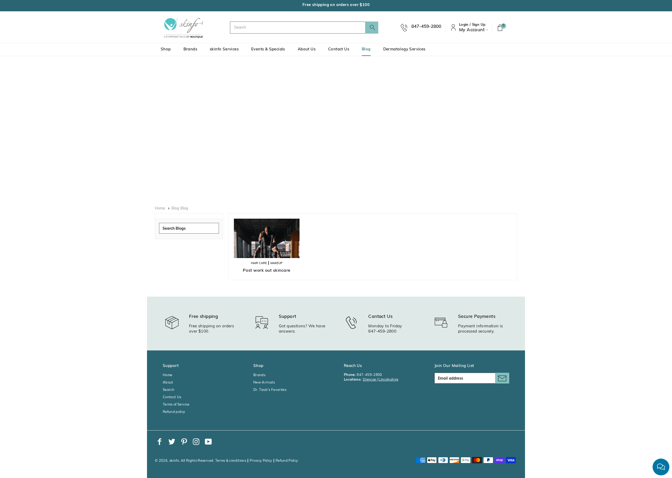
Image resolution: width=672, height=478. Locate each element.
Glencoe (370, 379)
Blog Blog (179, 209)
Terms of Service (176, 404)
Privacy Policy (261, 461)
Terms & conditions (230, 461)
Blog (366, 49)
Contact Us (338, 49)
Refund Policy (287, 461)
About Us (307, 49)
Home (160, 209)
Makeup (276, 263)
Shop (166, 49)
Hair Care (259, 263)
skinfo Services (224, 49)
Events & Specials (268, 49)
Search (168, 390)
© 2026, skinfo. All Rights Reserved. (184, 461)
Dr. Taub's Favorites (269, 390)
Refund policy (174, 412)
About (168, 382)
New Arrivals (264, 382)
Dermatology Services (404, 49)
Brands (190, 49)
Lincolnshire (388, 379)
